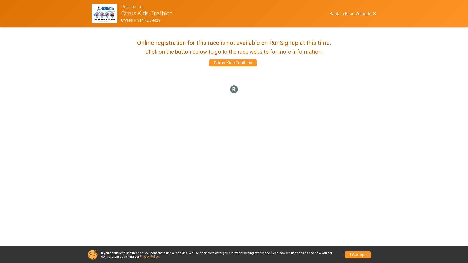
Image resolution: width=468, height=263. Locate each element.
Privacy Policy (149, 256)
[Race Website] (106, 13)
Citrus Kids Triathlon (233, 62)
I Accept (358, 254)
